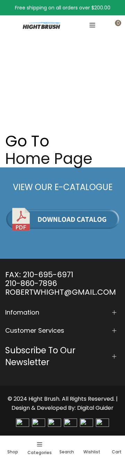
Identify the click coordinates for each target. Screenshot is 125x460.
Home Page (48, 158)
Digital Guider (95, 408)
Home (12, 91)
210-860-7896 (31, 283)
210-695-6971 (48, 274)
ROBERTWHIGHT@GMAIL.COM (60, 292)
